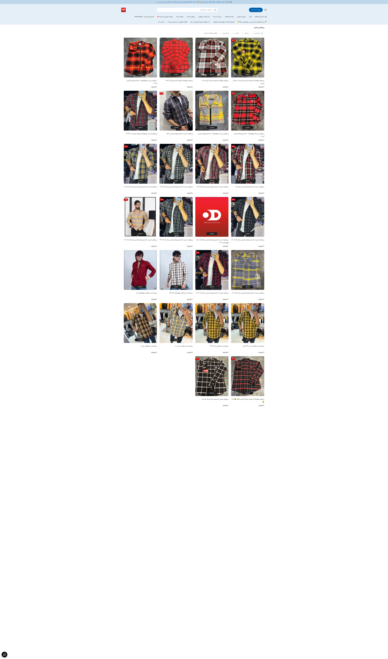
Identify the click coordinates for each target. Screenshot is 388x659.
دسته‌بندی (226, 33)
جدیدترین (257, 33)
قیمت (237, 33)
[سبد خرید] (265, 10)
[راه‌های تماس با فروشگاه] (4, 654)
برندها (246, 33)
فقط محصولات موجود (210, 33)
